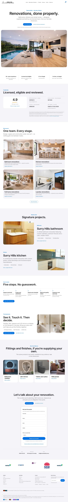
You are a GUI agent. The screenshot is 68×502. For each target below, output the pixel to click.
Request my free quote (34, 438)
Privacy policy (21, 482)
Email (23, 423)
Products (39, 2)
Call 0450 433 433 (19, 333)
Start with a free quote (8, 301)
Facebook (40, 484)
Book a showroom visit (8, 333)
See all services (34, 201)
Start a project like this (41, 240)
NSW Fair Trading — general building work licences (23, 497)
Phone (24, 418)
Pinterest (44, 484)
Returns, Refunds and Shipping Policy (25, 481)
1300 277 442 (37, 479)
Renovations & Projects (32, 2)
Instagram (36, 484)
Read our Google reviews (14, 106)
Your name (24, 413)
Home (27, 2)
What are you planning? (26, 432)
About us (43, 2)
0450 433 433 (22, 453)
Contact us (51, 2)
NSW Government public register (9, 497)
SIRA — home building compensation (36, 497)
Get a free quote (27, 24)
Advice (47, 2)
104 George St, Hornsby (32, 453)
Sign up (62, 480)
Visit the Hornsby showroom (38, 24)
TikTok (47, 484)
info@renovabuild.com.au (44, 453)
